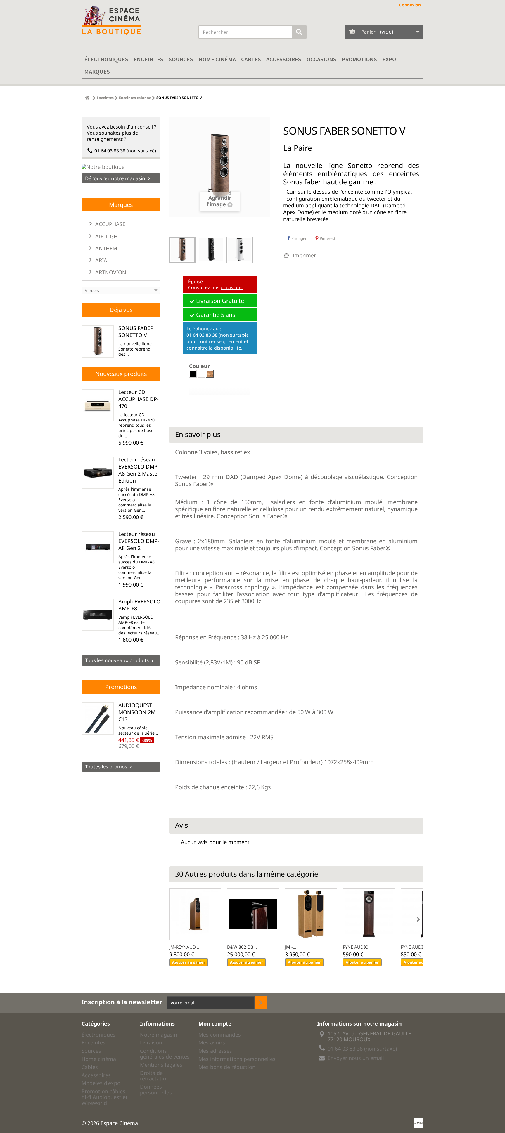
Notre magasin (158, 1034)
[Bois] (210, 374)
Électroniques (106, 59)
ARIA (100, 260)
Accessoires (283, 59)
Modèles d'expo (101, 1083)
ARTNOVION (110, 272)
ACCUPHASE (109, 224)
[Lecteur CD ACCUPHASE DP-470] (98, 405)
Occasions (321, 59)
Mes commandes (219, 1034)
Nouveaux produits (121, 374)
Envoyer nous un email (356, 1057)
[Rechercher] (299, 32)
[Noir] (193, 374)
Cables (251, 59)
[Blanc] (201, 374)
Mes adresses (215, 1050)
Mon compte (214, 1023)
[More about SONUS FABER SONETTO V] (98, 341)
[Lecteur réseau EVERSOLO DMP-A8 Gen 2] (98, 547)
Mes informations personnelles (237, 1058)
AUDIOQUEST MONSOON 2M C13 (136, 712)
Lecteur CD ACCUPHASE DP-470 (138, 399)
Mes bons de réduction (226, 1066)
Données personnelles (156, 1089)
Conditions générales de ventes (165, 1053)
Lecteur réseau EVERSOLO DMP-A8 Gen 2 (138, 540)
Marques (97, 71)
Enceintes (148, 59)
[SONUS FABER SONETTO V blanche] (239, 250)
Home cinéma (217, 59)
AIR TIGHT (107, 236)
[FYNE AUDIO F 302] (369, 914)
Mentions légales (161, 1064)
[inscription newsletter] (261, 1002)
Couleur (200, 366)
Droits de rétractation (155, 1075)
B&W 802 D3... (242, 947)
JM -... (290, 947)
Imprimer (304, 255)
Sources (181, 59)
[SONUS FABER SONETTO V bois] (182, 250)
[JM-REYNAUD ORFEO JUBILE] (195, 914)
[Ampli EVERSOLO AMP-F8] (98, 615)
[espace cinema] (136, 21)
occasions (232, 287)
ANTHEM (105, 248)
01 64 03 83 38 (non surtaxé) (125, 151)
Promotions (359, 59)
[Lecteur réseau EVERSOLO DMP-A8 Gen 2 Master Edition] (98, 473)
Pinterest (327, 238)
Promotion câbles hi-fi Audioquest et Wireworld (105, 1097)
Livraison (151, 1042)
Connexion (410, 5)
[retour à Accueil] (87, 97)
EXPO (389, 59)
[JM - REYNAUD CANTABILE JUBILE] (311, 914)
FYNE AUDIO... (357, 947)
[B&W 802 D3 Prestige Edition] (253, 914)
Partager (298, 238)
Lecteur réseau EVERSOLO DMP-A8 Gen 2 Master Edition (138, 470)
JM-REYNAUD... (184, 947)
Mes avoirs (211, 1042)
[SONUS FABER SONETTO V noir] (211, 250)
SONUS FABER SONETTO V (135, 332)
